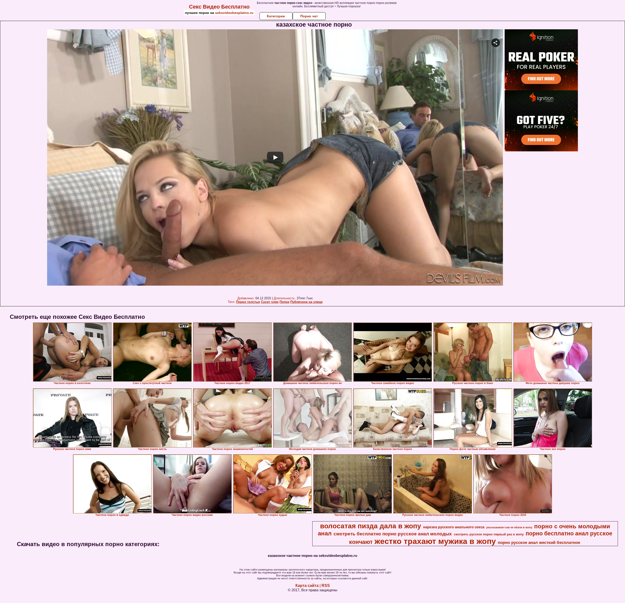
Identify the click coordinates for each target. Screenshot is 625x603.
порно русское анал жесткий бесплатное (539, 542)
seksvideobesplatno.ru (234, 13)
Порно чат (309, 16)
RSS (326, 585)
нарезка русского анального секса (453, 527)
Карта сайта (307, 585)
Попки (284, 302)
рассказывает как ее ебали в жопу (509, 527)
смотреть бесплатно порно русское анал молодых (392, 533)
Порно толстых (248, 302)
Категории (276, 16)
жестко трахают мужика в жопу (435, 541)
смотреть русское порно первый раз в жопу (489, 534)
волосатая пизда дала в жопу (370, 526)
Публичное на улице (306, 302)
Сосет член (270, 302)
